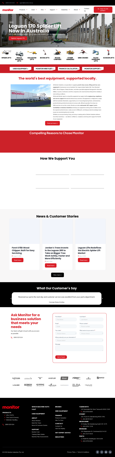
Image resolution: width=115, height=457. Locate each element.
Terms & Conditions (83, 452)
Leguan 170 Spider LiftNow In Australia (35, 28)
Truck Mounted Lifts (19, 59)
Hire (42, 10)
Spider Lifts (6, 58)
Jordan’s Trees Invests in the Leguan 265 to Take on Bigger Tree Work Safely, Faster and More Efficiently (57, 253)
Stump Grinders (70, 59)
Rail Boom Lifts (32, 59)
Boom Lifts (44, 58)
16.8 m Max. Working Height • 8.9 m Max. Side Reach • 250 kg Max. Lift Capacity (37, 34)
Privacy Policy (71, 452)
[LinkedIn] (110, 452)
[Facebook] (97, 452)
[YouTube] (106, 452)
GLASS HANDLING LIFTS (96, 59)
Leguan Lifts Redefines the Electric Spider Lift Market (89, 250)
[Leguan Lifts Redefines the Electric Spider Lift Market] (90, 231)
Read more (17, 260)
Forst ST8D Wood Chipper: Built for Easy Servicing (23, 250)
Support (52, 10)
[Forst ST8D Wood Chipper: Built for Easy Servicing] (24, 231)
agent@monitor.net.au (26, 3)
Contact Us (86, 10)
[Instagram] (101, 452)
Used (33, 10)
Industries (64, 10)
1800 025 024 (10, 3)
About (76, 10)
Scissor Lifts (108, 58)
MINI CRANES (83, 58)
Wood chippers (57, 59)
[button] (11, 298)
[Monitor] (8, 10)
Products (22, 10)
